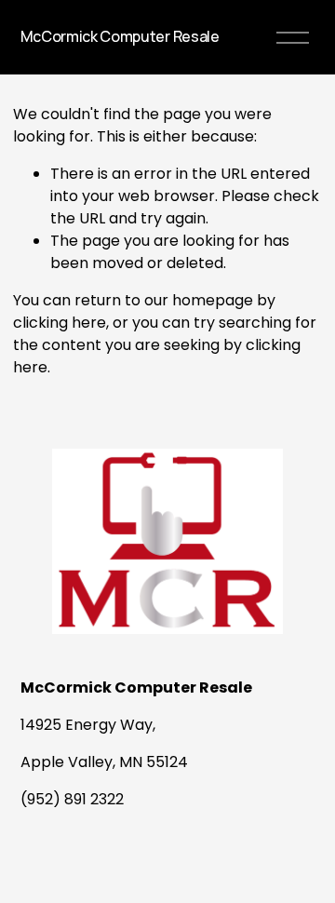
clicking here (59, 322)
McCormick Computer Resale (120, 36)
